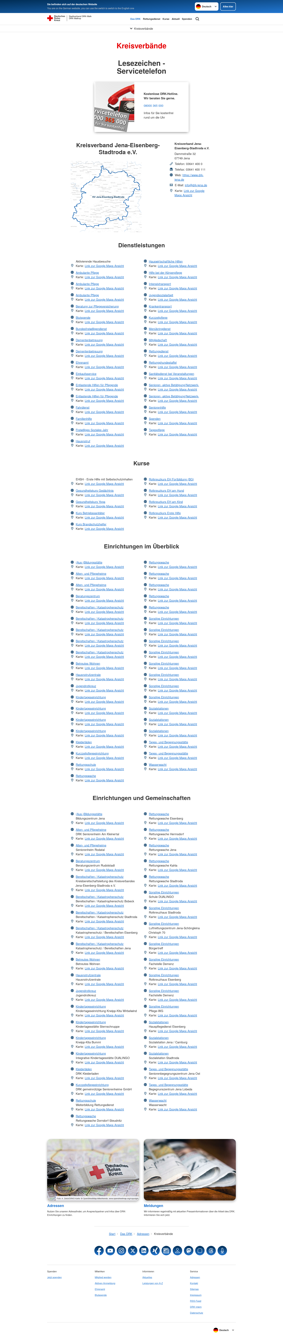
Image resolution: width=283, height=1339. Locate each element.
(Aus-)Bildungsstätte (89, 562)
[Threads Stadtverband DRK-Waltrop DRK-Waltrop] (211, 1250)
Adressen (55, 1205)
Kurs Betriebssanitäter (90, 513)
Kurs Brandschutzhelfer (91, 524)
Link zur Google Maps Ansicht (189, 192)
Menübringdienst (160, 329)
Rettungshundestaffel (163, 362)
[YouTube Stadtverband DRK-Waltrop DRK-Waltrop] (110, 1250)
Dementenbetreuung (89, 340)
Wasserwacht (158, 764)
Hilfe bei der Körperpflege (165, 272)
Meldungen (153, 1205)
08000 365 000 (153, 105)
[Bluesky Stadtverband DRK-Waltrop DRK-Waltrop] (200, 1250)
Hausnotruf (83, 441)
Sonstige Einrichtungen (164, 618)
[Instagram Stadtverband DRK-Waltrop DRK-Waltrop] (121, 1250)
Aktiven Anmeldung (105, 1283)
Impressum (195, 1295)
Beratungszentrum (88, 596)
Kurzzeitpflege (158, 317)
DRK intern (196, 1307)
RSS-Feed (195, 1301)
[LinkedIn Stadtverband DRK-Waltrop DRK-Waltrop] (144, 1250)
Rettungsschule (86, 764)
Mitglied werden (103, 1277)
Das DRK (135, 19)
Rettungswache (86, 776)
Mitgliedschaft (158, 340)
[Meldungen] (190, 1169)
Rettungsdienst (151, 19)
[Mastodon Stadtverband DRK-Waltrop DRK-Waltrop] (188, 1250)
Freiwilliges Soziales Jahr (92, 430)
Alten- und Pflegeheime (91, 573)
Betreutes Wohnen (88, 663)
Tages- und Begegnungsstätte (168, 742)
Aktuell (176, 19)
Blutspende (83, 317)
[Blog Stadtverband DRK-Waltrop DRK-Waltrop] (166, 1250)
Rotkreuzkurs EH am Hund (166, 490)
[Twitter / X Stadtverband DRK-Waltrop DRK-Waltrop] (132, 1250)
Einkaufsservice (86, 373)
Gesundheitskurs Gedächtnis (95, 490)
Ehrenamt (82, 362)
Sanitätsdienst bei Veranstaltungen (171, 373)
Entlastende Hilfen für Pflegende (97, 385)
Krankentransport (160, 306)
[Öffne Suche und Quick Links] (197, 19)
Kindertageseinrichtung (91, 697)
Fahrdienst (82, 407)
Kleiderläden (84, 742)
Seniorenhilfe (157, 407)
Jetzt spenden (54, 1277)
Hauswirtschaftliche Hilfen (166, 261)
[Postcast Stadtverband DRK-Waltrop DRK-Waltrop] (222, 1250)
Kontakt (194, 1283)
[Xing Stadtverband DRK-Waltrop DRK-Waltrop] (155, 1250)
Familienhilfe (84, 418)
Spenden (187, 19)
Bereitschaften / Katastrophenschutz (100, 607)
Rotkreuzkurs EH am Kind (166, 502)
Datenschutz (196, 1312)
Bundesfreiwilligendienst (91, 329)
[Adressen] (93, 1169)
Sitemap (194, 1289)
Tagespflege (157, 430)
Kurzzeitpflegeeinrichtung (92, 753)
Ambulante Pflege (87, 272)
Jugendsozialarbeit (161, 295)
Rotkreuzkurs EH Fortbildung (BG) (171, 479)
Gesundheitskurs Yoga (90, 502)
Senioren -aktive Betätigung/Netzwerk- (174, 385)
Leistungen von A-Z (152, 1283)
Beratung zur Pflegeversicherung (97, 306)
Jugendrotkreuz (86, 686)
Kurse (166, 19)
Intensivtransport (160, 284)
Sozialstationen (159, 708)
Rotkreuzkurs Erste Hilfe (165, 513)
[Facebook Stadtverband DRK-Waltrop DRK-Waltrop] (99, 1250)
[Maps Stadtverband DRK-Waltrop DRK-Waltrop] (177, 1250)
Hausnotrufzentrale (88, 674)
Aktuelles (147, 1277)
